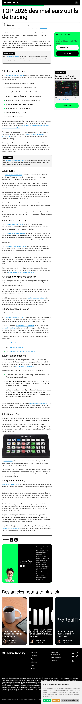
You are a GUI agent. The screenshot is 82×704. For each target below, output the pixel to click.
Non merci (41, 364)
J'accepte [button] (47, 700)
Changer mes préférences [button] (70, 700)
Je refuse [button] (56, 700)
